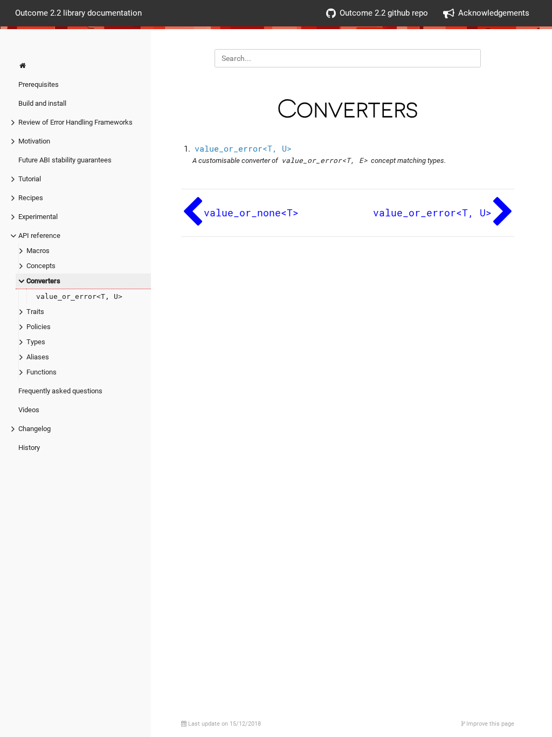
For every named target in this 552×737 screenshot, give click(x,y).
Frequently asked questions (60, 391)
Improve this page (489, 723)
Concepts (41, 266)
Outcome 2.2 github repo (384, 13)
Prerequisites (38, 84)
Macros (38, 251)
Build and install (42, 103)
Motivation (34, 141)
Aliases (37, 357)
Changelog (34, 429)
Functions (41, 372)
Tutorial (29, 179)
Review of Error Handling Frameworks (75, 122)
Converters (43, 281)
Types (35, 342)
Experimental (38, 217)
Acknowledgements (493, 13)
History (29, 447)
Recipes (30, 198)
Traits (35, 312)
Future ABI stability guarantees (65, 160)
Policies (38, 327)
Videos (28, 410)
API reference (39, 235)
